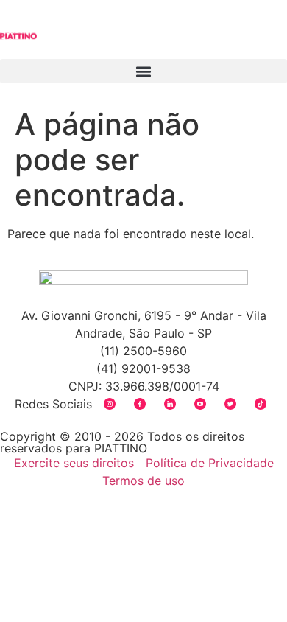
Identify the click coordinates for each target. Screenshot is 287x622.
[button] (143, 71)
